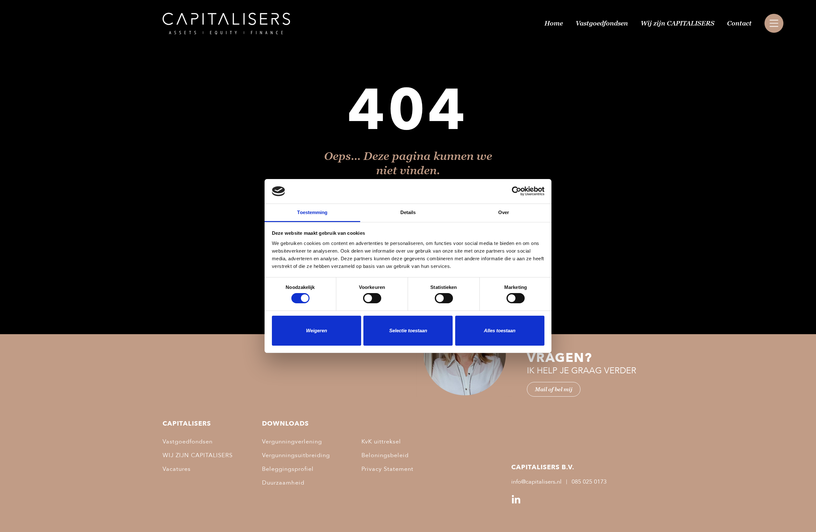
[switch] (372, 298)
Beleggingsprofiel (288, 469)
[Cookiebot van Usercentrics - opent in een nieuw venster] (516, 191)
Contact (739, 23)
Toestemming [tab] (312, 212)
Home (553, 23)
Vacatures (177, 469)
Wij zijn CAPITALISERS (677, 23)
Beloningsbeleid (385, 455)
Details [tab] (408, 212)
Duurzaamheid (283, 483)
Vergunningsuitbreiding (296, 455)
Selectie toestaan (408, 330)
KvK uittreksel (381, 442)
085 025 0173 (589, 482)
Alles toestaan (499, 330)
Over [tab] (503, 212)
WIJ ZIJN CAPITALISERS (198, 455)
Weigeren (316, 330)
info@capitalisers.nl (536, 482)
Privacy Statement (387, 469)
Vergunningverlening (292, 442)
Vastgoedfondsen (602, 23)
